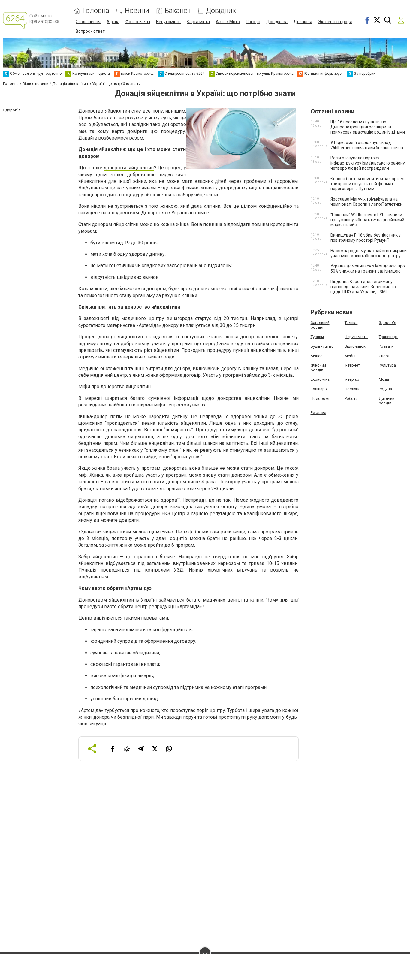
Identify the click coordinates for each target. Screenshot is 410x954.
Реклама (318, 412)
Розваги (386, 346)
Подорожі (320, 398)
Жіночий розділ (318, 367)
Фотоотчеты (137, 21)
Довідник (221, 11)
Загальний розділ (320, 325)
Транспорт (388, 336)
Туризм (317, 336)
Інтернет (352, 365)
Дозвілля (303, 21)
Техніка (351, 322)
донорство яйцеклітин (129, 168)
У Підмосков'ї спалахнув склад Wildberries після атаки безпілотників (366, 145)
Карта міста (198, 21)
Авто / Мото (228, 21)
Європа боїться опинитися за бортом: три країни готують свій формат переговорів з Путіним (367, 183)
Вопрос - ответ (90, 31)
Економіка (320, 379)
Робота (351, 398)
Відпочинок (355, 346)
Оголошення (88, 21)
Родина (385, 389)
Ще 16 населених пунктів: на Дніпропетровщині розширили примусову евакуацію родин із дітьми (367, 126)
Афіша (113, 21)
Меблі (350, 356)
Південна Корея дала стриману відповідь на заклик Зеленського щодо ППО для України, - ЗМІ (363, 286)
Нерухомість (168, 21)
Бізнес (316, 356)
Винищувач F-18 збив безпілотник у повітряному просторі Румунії (365, 238)
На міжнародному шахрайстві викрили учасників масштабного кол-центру (368, 253)
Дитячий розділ (386, 401)
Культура (387, 365)
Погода (253, 21)
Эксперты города (335, 21)
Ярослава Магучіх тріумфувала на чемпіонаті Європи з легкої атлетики (366, 202)
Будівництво (322, 346)
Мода (384, 379)
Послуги (352, 389)
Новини (137, 11)
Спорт (384, 356)
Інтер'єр (352, 379)
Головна (96, 11)
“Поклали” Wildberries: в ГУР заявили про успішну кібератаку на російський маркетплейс (367, 219)
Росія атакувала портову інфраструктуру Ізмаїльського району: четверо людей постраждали (368, 163)
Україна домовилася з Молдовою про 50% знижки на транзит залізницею (367, 268)
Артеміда (149, 325)
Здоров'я (387, 322)
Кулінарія (319, 389)
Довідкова (277, 21)
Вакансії (177, 11)
